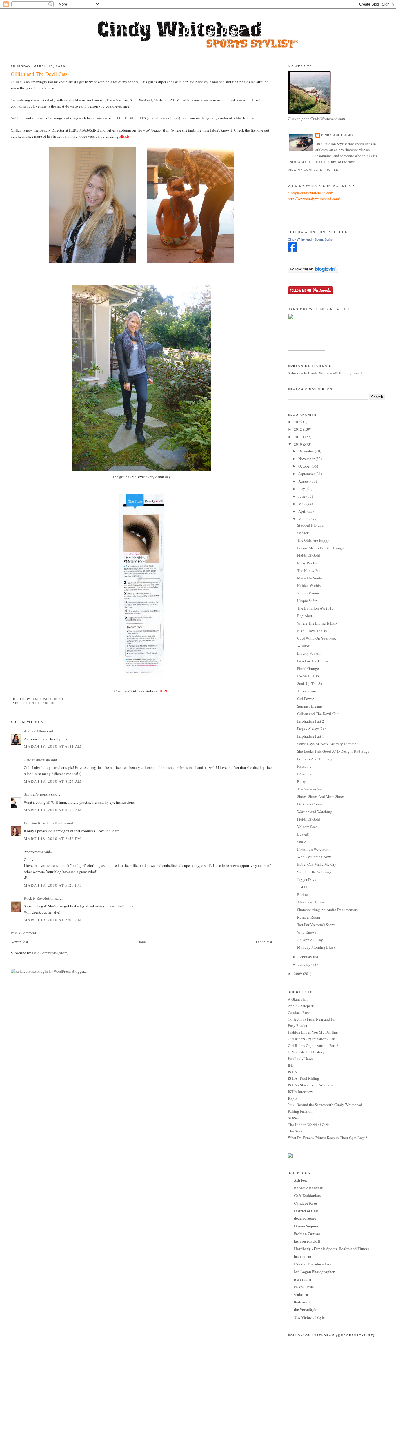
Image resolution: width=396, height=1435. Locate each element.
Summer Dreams (309, 706)
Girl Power (305, 698)
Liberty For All (309, 653)
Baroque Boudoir (308, 1187)
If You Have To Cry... (313, 630)
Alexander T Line (311, 902)
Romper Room (308, 917)
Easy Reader (297, 1025)
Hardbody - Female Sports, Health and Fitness (331, 1248)
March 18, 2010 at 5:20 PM (52, 885)
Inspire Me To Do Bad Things (320, 547)
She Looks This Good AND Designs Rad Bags (333, 751)
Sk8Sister (295, 1118)
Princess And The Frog (315, 758)
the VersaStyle (305, 1309)
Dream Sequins (306, 1226)
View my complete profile (313, 169)
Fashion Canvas (307, 1233)
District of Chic (306, 1210)
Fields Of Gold (308, 555)
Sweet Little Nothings (314, 871)
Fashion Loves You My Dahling (313, 1032)
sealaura (301, 1294)
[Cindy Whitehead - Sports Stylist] (292, 250)
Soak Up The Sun (310, 683)
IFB (291, 1065)
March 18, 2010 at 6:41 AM (53, 746)
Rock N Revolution (39, 898)
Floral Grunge (308, 668)
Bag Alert (304, 615)
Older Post (264, 941)
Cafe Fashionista (37, 759)
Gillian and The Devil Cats (318, 713)
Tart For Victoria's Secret (316, 924)
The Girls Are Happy (313, 540)
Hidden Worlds (309, 585)
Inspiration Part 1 (310, 736)
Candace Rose (299, 1012)
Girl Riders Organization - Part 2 (313, 1045)
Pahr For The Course (313, 660)
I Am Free (304, 773)
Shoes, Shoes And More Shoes (320, 796)
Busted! (303, 834)
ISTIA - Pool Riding (303, 1078)
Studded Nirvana (310, 525)
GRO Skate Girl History (306, 1051)
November (306, 458)
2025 (298, 421)
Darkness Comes (310, 804)
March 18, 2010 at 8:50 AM (53, 809)
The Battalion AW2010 (315, 608)
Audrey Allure (35, 731)
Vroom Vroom (308, 593)
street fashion (41, 703)
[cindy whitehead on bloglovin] (313, 271)
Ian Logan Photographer (314, 1271)
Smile (301, 841)
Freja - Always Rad (312, 728)
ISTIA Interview (300, 1091)
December (306, 451)
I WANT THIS (308, 676)
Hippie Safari (307, 600)
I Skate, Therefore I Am (313, 1264)
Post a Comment (23, 932)
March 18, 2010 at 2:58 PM (52, 838)
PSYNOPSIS (304, 1287)
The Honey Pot (309, 570)
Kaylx (292, 1098)
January (304, 964)
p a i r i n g (302, 1279)
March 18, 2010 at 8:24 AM (53, 781)
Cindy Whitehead (337, 135)
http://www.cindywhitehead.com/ (314, 198)
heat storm (302, 1256)
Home (142, 941)
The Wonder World (312, 789)
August (304, 481)
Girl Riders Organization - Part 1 (313, 1038)
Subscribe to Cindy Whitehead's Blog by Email (325, 373)
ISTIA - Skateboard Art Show (310, 1084)
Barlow (302, 894)
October (305, 466)
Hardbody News (300, 1058)
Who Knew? (306, 932)
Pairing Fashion (300, 1111)
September (307, 473)
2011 (298, 436)
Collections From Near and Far (312, 1019)
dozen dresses (305, 1218)
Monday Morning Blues (316, 947)
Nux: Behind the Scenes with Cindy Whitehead (325, 1104)
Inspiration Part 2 (310, 721)
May (302, 503)
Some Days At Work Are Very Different (327, 743)
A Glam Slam (298, 999)
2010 (298, 444)
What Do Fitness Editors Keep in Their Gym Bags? (327, 1137)
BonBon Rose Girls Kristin (45, 822)
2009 (298, 973)
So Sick (303, 532)
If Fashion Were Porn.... (315, 849)
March (303, 518)
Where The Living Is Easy (317, 623)
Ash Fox (300, 1180)
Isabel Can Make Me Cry (316, 864)
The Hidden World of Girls (308, 1124)
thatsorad (302, 1302)
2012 (298, 429)
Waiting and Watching (314, 811)
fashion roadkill (307, 1241)
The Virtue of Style (309, 1317)
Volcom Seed (307, 826)
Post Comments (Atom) (50, 952)
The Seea (295, 1131)
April (302, 511)
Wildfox (303, 645)
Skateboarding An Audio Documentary (327, 909)
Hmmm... (304, 766)
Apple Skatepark (301, 1005)
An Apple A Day (310, 939)
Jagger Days (306, 879)
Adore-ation (306, 691)
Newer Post (19, 941)
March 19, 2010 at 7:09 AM (53, 919)
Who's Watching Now (314, 856)
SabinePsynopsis (37, 794)
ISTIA (292, 1071)
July (302, 488)
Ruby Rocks (307, 562)
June (302, 496)
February (305, 956)
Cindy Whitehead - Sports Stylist (310, 239)
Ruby (301, 781)
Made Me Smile (309, 578)
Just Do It (304, 887)
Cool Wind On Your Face (317, 638)
